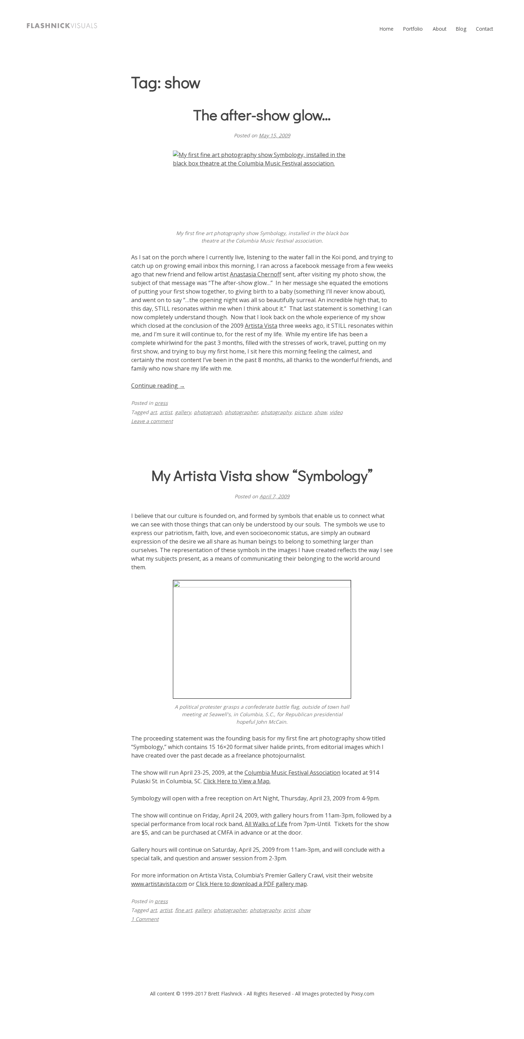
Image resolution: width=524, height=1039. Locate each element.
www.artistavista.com (159, 884)
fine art (183, 910)
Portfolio (413, 28)
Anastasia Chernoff (255, 274)
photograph (208, 412)
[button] (62, 26)
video (336, 412)
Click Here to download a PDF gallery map (251, 884)
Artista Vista (261, 326)
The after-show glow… (262, 114)
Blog (461, 28)
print (289, 910)
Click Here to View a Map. (237, 781)
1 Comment (145, 919)
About (439, 28)
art (153, 412)
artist (166, 412)
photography (276, 412)
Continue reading (158, 385)
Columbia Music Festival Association (292, 772)
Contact (484, 28)
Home (387, 28)
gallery (183, 412)
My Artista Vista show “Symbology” (262, 475)
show (320, 412)
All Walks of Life (266, 824)
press (161, 402)
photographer (241, 412)
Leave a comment (152, 421)
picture (303, 412)
